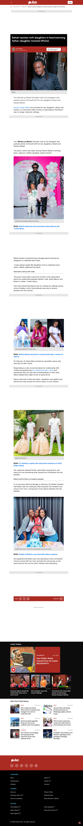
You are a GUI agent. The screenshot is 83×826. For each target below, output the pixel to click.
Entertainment (16, 6)
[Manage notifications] (79, 823)
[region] (41, 685)
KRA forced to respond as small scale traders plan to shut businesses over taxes (62, 723)
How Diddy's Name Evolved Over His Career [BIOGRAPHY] (47, 661)
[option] (20, 686)
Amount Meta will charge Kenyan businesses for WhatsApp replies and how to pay (62, 711)
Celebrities (23, 6)
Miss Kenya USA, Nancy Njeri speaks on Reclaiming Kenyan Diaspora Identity (61, 693)
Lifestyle (12, 784)
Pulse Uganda (14, 813)
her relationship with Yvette (43, 370)
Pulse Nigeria (14, 807)
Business (23, 730)
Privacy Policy (48, 792)
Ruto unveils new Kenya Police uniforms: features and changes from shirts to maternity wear (30, 711)
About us (13, 792)
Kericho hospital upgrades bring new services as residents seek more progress (30, 723)
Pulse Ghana (14, 810)
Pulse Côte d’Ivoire (50, 810)
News (22, 705)
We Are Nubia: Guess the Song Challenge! (39, 692)
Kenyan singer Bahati (22, 107)
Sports (46, 778)
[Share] (63, 49)
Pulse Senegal (48, 807)
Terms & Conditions (16, 798)
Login (70, 2)
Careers (46, 781)
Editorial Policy (48, 795)
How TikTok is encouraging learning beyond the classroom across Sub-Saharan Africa (29, 735)
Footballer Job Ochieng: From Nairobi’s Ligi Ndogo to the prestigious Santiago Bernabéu (63, 735)
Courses (46, 784)
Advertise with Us (15, 795)
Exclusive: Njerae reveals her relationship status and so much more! (19, 693)
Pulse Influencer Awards (51, 798)
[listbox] (41, 685)
